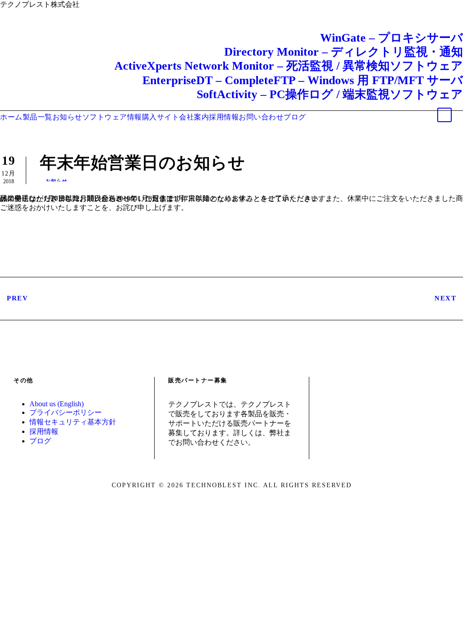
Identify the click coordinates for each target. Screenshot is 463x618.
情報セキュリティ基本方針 (72, 422)
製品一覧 (37, 117)
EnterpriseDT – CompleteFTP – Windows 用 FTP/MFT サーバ (302, 80)
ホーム (11, 117)
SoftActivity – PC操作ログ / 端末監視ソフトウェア (330, 94)
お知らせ (67, 117)
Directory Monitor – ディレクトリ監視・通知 (343, 51)
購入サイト (161, 117)
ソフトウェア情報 (112, 117)
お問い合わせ (261, 117)
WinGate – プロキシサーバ (391, 37)
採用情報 (224, 117)
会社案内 (194, 117)
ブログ (294, 117)
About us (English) (56, 404)
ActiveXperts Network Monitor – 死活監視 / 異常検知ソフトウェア (288, 65)
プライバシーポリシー (65, 412)
